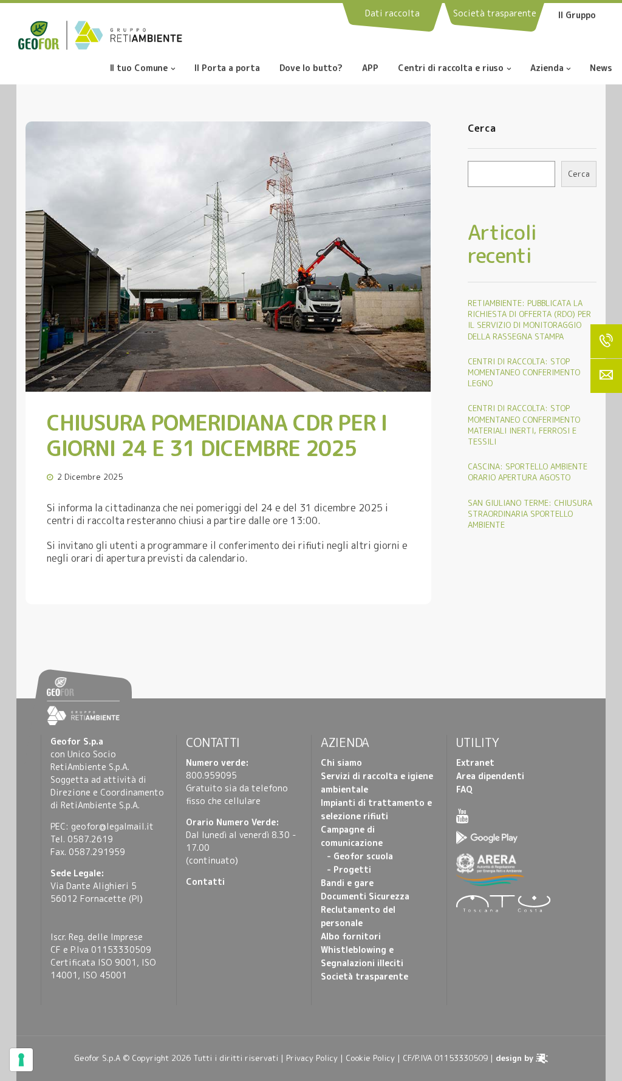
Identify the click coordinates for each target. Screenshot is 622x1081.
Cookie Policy (370, 1057)
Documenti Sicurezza (365, 896)
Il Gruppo (577, 15)
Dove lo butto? (311, 68)
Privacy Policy (312, 1057)
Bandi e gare (347, 882)
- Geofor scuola (360, 856)
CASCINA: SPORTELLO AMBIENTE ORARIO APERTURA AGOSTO (527, 472)
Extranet (475, 762)
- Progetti (349, 869)
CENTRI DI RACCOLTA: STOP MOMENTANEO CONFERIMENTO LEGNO (524, 372)
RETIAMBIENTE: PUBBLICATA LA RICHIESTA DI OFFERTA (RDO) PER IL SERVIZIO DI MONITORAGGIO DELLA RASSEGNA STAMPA (529, 320)
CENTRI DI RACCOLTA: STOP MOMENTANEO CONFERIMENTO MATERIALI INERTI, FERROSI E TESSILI (524, 425)
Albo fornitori (351, 936)
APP (370, 68)
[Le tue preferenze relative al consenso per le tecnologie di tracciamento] (21, 1059)
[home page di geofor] (42, 34)
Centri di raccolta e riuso (451, 68)
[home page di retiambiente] (124, 34)
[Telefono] (606, 341)
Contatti (205, 881)
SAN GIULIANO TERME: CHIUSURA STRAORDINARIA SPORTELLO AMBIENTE (530, 513)
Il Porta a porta (226, 68)
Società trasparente (364, 976)
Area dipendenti (490, 776)
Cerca (482, 129)
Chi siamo (341, 762)
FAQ (464, 789)
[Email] (606, 376)
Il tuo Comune (139, 68)
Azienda (546, 68)
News (601, 68)
